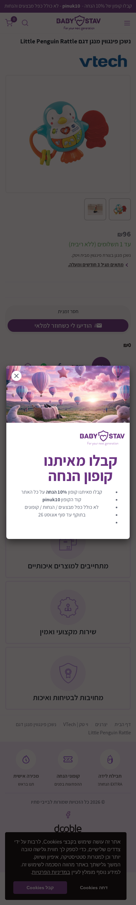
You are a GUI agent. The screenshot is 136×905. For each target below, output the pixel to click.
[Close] (16, 376)
